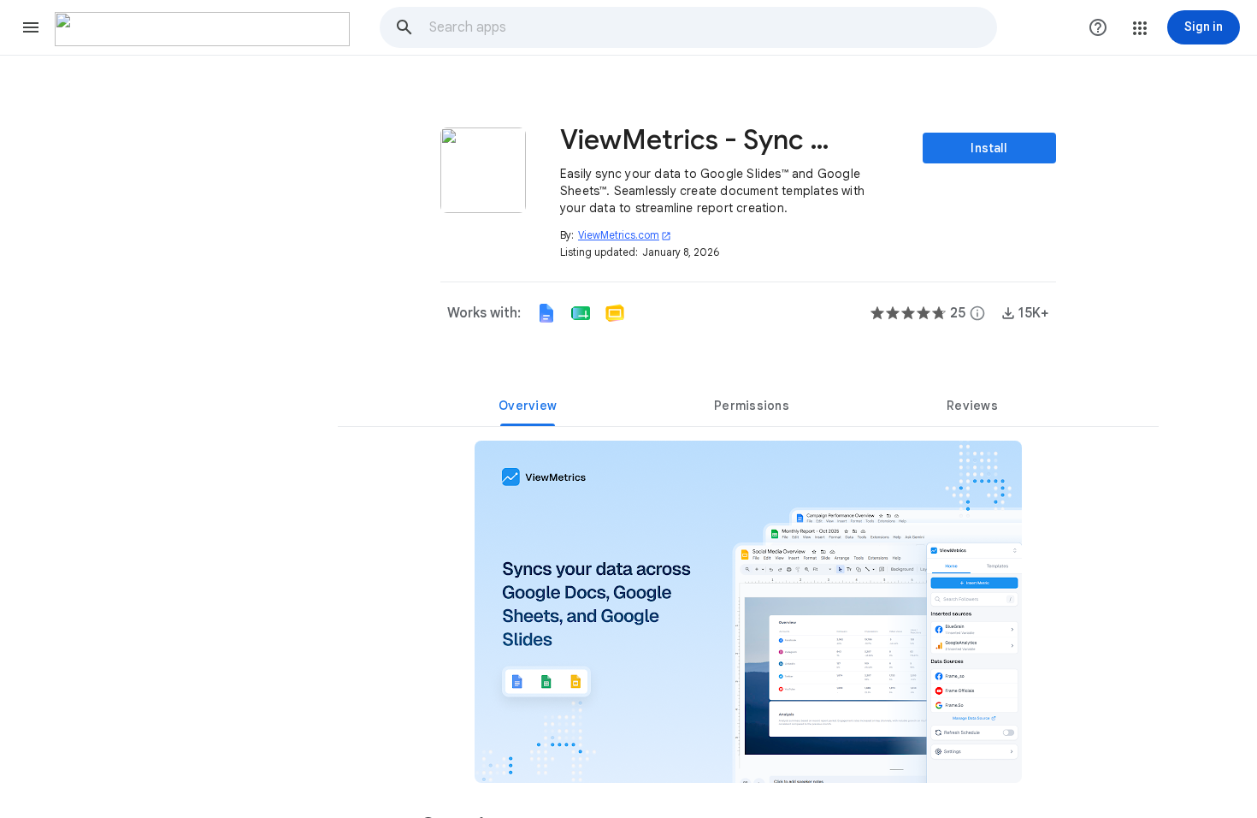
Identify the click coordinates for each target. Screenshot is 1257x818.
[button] (30, 27)
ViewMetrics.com (624, 234)
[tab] (527, 405)
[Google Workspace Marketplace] (202, 29)
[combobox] (712, 27)
